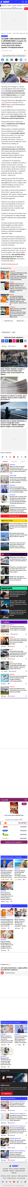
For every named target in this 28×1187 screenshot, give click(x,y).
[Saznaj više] (26, 1071)
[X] (10, 340)
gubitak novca (6, 332)
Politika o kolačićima (22, 1176)
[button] (25, 50)
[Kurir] (5, 2)
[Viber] (2, 340)
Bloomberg (13, 264)
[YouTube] (17, 340)
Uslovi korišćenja (21, 1178)
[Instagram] (14, 340)
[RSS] (22, 457)
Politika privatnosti (11, 1178)
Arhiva (4, 1178)
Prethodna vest (8, 320)
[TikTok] (21, 340)
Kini (3, 102)
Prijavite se (7, 1093)
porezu (22, 250)
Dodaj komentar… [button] (10, 973)
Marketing (3, 1176)
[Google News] (25, 340)
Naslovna (3, 33)
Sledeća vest (20, 320)
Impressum (14, 1176)
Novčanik (9, 33)
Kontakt (8, 1176)
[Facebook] (6, 340)
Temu (13, 332)
